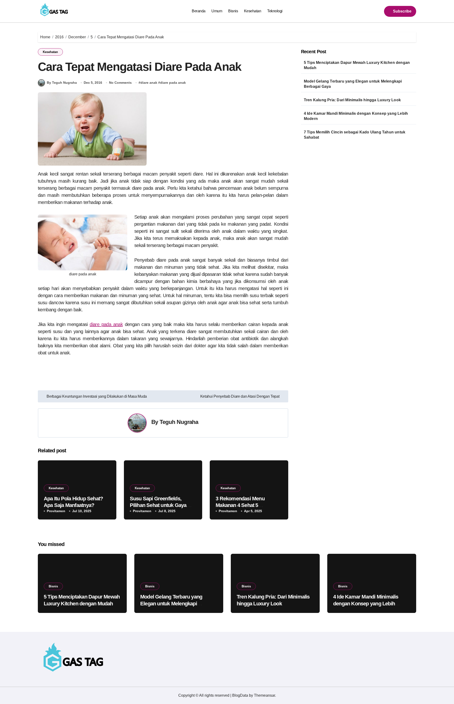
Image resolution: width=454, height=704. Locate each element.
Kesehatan (252, 11)
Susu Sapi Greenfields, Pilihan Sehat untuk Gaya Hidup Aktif (158, 505)
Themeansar (264, 695)
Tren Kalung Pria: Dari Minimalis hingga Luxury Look (352, 100)
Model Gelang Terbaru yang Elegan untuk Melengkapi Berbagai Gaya (353, 83)
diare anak (148, 82)
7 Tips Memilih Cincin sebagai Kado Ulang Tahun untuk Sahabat (354, 134)
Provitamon (56, 511)
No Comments (120, 82)
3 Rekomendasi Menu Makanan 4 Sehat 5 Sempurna (240, 505)
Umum (216, 11)
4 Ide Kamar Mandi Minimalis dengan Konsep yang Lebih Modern (356, 116)
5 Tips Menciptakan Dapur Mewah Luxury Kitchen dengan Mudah (357, 65)
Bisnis (233, 11)
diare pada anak (173, 82)
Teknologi (275, 11)
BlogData (240, 695)
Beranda (198, 11)
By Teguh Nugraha (62, 82)
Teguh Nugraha (179, 422)
